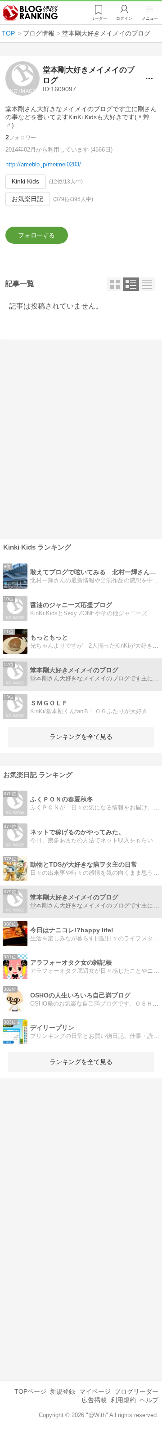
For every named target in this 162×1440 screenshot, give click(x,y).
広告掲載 (94, 1400)
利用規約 (123, 1400)
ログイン (124, 18)
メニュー (150, 18)
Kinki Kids (25, 181)
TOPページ (30, 1391)
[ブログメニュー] (149, 78)
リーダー (99, 18)
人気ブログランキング (30, 13)
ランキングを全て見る (81, 736)
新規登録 (62, 1391)
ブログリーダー (136, 1391)
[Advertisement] (81, 439)
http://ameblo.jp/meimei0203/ (43, 164)
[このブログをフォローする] (36, 235)
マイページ (95, 1391)
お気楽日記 (27, 198)
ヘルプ (149, 1400)
